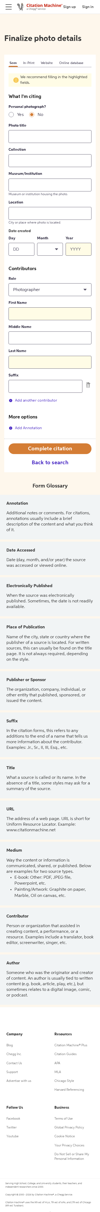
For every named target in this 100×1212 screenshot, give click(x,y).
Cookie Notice (64, 1136)
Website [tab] (47, 63)
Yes (20, 115)
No (40, 115)
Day (12, 238)
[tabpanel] (50, 255)
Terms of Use (63, 1118)
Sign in (88, 7)
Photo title (17, 125)
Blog (9, 1045)
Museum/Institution (25, 174)
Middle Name (20, 327)
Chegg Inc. (14, 1054)
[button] (50, 249)
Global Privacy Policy (69, 1127)
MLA (57, 1072)
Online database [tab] (71, 63)
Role (12, 279)
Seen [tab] (13, 63)
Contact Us (14, 1063)
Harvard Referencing (69, 1090)
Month (42, 238)
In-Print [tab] (28, 63)
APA (57, 1063)
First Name (18, 303)
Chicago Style (64, 1081)
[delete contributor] (88, 385)
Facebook (13, 1118)
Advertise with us (18, 1081)
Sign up (69, 7)
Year (69, 238)
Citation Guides (65, 1054)
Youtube (12, 1136)
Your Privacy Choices (69, 1145)
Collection (17, 150)
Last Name (17, 351)
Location (16, 202)
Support (12, 1072)
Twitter (11, 1127)
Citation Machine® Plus (70, 1045)
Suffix (13, 375)
